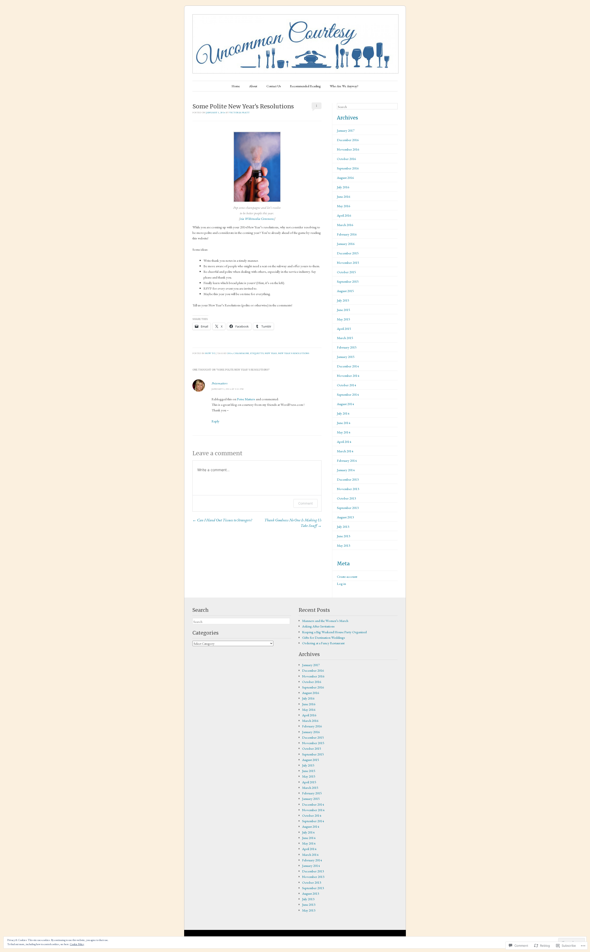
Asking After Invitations (318, 626)
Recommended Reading (305, 86)
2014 (229, 353)
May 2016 (343, 206)
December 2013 (348, 479)
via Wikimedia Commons (257, 218)
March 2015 (345, 338)
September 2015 (348, 281)
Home (236, 86)
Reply (215, 421)
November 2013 (348, 489)
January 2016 (345, 243)
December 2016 (348, 140)
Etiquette (257, 353)
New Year (271, 353)
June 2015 (343, 310)
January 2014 (345, 470)
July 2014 (343, 413)
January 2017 (345, 130)
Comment (305, 503)
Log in (341, 583)
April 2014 (344, 441)
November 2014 (348, 375)
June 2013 (343, 536)
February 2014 (347, 460)
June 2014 (343, 423)
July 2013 (343, 526)
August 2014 (345, 404)
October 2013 (346, 498)
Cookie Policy (77, 944)
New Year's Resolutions (293, 353)
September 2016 (348, 168)
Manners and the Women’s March (325, 620)
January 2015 (345, 356)
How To (210, 353)
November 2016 (348, 149)
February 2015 (347, 347)
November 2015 (348, 262)
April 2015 (344, 328)
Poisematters (219, 383)
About (253, 86)
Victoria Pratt (239, 112)
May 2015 (343, 319)
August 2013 (345, 517)
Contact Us (273, 86)
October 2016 (346, 159)
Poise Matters (246, 399)
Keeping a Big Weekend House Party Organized (334, 632)
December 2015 (348, 253)
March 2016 (345, 225)
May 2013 (343, 545)
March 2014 (345, 451)
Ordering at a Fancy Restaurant (323, 643)
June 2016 (343, 196)
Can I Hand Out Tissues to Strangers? (222, 519)
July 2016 (343, 187)
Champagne (241, 353)
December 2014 (348, 366)
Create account (347, 576)
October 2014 (346, 385)
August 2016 (345, 177)
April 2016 (344, 215)
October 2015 (346, 272)
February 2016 (347, 234)
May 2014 (343, 432)
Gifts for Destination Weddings (323, 637)
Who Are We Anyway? (344, 86)
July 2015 (343, 300)
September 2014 (348, 394)
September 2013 (348, 507)
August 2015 (345, 291)
